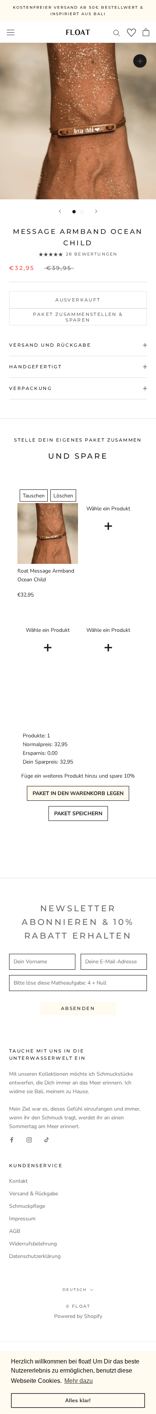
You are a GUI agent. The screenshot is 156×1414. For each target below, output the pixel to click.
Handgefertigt (35, 366)
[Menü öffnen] (10, 32)
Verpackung (30, 388)
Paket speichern (78, 813)
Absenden (78, 1008)
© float (78, 1306)
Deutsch (74, 1289)
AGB (14, 1231)
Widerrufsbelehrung (33, 1243)
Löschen (63, 495)
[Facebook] (11, 1139)
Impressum (22, 1218)
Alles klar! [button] (78, 1400)
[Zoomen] (140, 61)
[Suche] (116, 32)
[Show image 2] (82, 211)
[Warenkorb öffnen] (146, 32)
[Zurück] (60, 211)
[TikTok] (46, 1139)
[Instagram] (29, 1139)
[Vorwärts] (96, 211)
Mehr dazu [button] (78, 1381)
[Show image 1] (74, 211)
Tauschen (34, 495)
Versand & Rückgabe (33, 1193)
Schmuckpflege (27, 1206)
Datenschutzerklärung (35, 1256)
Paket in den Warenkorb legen (78, 793)
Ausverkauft (77, 300)
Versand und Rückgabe (50, 345)
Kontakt (18, 1181)
